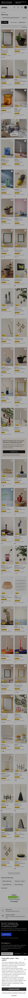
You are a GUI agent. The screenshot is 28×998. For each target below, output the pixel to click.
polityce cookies (6, 985)
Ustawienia (14, 995)
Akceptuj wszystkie (14, 989)
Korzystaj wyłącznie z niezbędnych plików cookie (14, 992)
